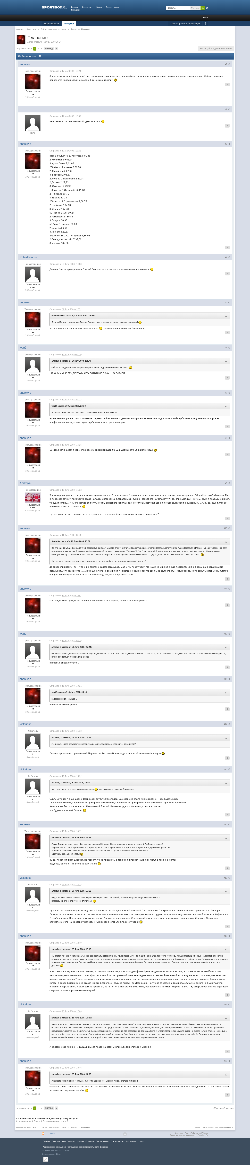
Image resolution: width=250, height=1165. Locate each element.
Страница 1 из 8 (24, 49)
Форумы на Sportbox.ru (26, 1127)
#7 (226, 393)
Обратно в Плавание (223, 1108)
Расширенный (207, 7)
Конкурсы (75, 10)
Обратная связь (59, 1141)
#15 (226, 769)
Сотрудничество (118, 1141)
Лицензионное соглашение (54, 1147)
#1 (226, 64)
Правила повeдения (75, 1141)
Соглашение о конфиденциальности (217, 1127)
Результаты (87, 7)
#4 (226, 257)
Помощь (51, 1133)
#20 (226, 1061)
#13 (226, 679)
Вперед (49, 48)
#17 (226, 878)
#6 (226, 347)
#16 (226, 824)
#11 (226, 589)
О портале (90, 1141)
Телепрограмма (112, 7)
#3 (226, 144)
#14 (226, 724)
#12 (226, 634)
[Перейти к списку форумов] (54, 7)
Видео (99, 7)
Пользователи (51, 23)
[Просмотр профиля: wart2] (33, 364)
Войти (205, 17)
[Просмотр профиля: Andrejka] (33, 497)
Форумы (69, 23)
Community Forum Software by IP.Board (191, 1133)
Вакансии (104, 1147)
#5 (226, 302)
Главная (74, 7)
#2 (226, 109)
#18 (226, 936)
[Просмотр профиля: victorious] (33, 741)
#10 (226, 528)
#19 (226, 1004)
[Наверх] (125, 1134)
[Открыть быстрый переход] (205, 23)
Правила (196, 1127)
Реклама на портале (135, 1141)
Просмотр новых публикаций (185, 23)
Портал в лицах (102, 1141)
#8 (226, 438)
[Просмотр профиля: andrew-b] (33, 81)
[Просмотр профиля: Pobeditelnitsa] (33, 274)
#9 (226, 483)
